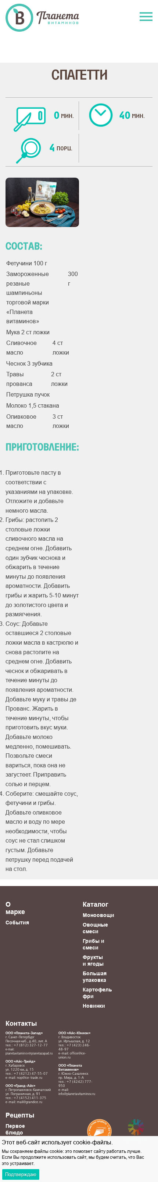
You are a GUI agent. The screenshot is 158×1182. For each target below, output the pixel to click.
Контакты (21, 1023)
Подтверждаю (20, 1174)
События (17, 922)
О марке (15, 908)
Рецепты (20, 1115)
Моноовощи (98, 915)
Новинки (94, 1006)
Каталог (95, 904)
